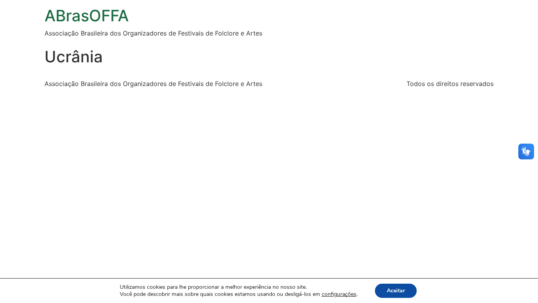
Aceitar (396, 290)
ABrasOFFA (87, 15)
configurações (339, 294)
